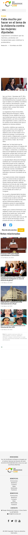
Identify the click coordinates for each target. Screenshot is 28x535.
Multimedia (14, 488)
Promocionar (14, 481)
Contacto (14, 484)
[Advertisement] (14, 61)
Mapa (14, 486)
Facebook (14, 490)
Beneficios (14, 482)
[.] (2, 347)
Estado (3, 16)
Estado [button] (21, 230)
